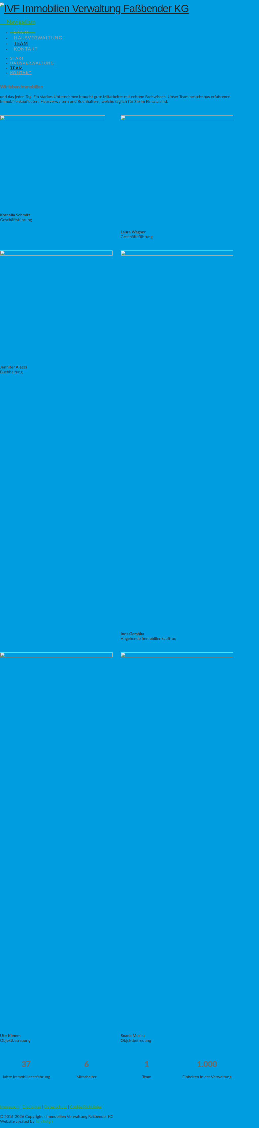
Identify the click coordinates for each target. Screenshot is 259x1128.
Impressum (9, 1107)
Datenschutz (55, 1107)
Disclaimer (32, 1107)
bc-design (44, 1121)
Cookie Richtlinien (86, 1107)
